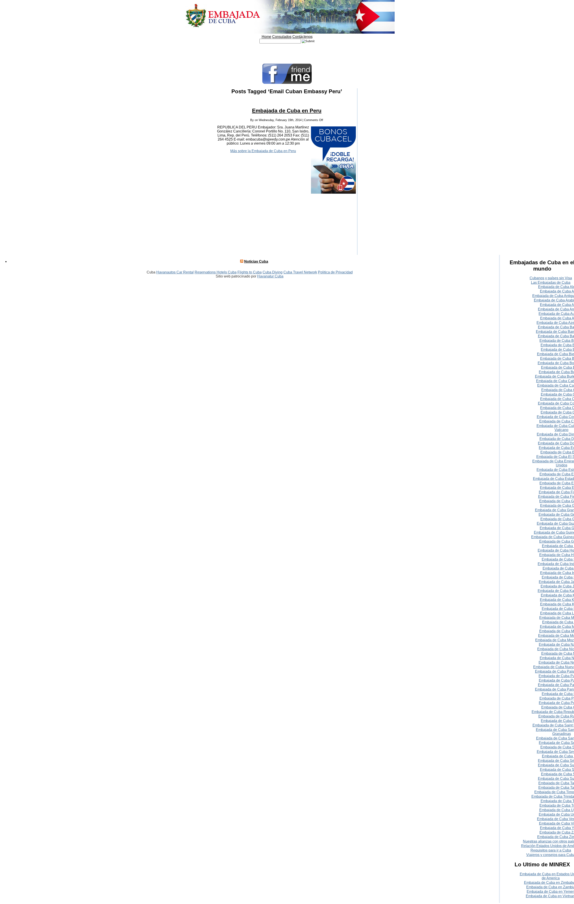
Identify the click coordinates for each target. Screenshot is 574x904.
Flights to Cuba (249, 272)
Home (266, 37)
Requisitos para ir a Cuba (551, 850)
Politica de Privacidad (335, 272)
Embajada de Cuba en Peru (287, 111)
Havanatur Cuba (270, 276)
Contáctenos (302, 37)
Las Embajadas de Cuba (550, 282)
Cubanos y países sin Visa (551, 278)
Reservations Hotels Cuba (216, 272)
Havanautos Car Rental (175, 272)
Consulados (281, 37)
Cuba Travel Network (300, 272)
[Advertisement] (287, 53)
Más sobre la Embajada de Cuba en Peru (263, 151)
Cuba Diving (273, 272)
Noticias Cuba (256, 261)
